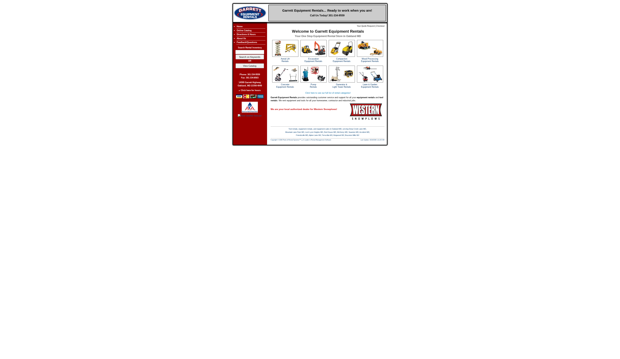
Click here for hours (251, 90)
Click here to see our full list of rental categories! (328, 93)
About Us (241, 38)
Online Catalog (244, 30)
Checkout (380, 26)
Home (240, 26)
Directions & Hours (246, 34)
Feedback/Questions (247, 42)
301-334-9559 (336, 15)
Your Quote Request (366, 26)
